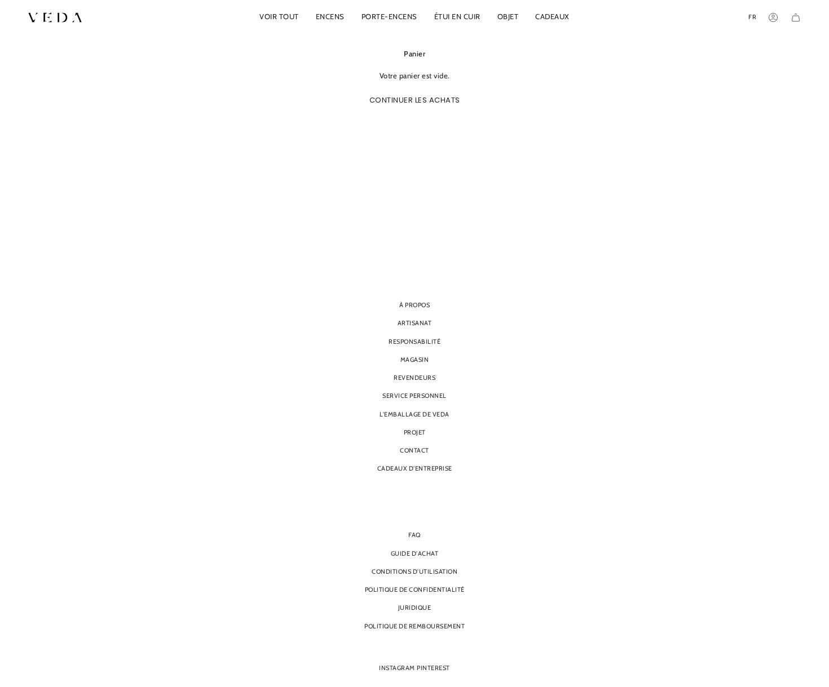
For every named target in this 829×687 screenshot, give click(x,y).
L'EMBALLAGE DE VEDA (414, 414)
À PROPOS (414, 305)
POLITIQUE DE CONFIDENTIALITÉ (415, 589)
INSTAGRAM (397, 668)
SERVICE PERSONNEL (414, 396)
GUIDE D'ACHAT (415, 553)
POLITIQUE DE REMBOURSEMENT (414, 626)
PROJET (415, 432)
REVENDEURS (414, 378)
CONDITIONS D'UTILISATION (414, 571)
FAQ (414, 535)
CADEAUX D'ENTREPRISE (414, 468)
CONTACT (414, 450)
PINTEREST (433, 668)
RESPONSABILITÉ (414, 341)
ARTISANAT (415, 323)
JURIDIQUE (414, 607)
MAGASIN (414, 360)
